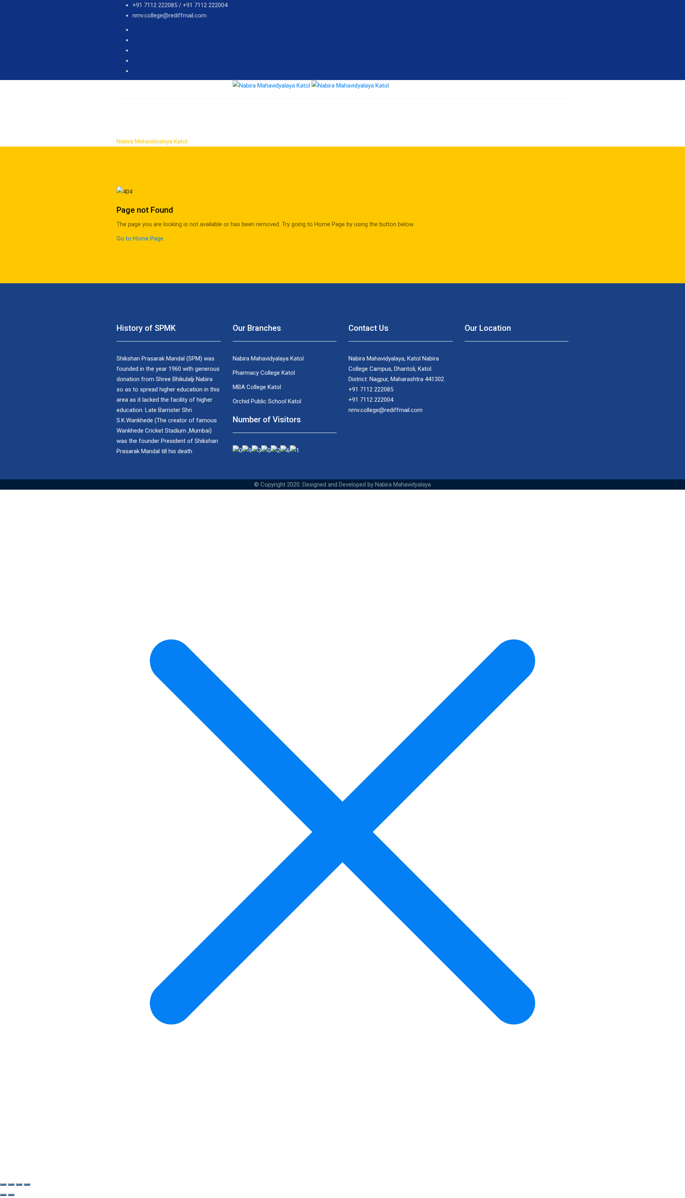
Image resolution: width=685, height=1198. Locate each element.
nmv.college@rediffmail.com (169, 15)
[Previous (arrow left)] (3, 1195)
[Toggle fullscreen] (19, 1184)
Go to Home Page (140, 238)
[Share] (11, 1184)
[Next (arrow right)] (11, 1195)
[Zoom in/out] (27, 1184)
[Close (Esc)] (3, 1184)
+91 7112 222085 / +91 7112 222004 (180, 5)
